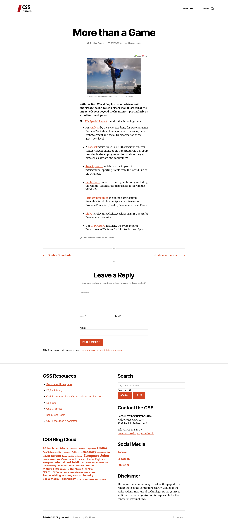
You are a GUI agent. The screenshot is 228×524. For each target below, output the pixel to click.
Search (124, 395)
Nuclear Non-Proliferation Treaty (75, 472)
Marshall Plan (62, 466)
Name (83, 316)
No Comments (134, 43)
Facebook (124, 458)
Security (87, 475)
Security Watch (94, 166)
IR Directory (98, 225)
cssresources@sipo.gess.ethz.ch (136, 433)
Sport (98, 237)
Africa (64, 448)
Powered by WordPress (83, 517)
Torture (85, 479)
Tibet (79, 479)
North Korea (51, 472)
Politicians (77, 476)
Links (89, 213)
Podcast (92, 147)
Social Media (51, 478)
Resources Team (55, 414)
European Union (96, 456)
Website (83, 328)
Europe (56, 456)
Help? (139, 395)
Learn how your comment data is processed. (102, 350)
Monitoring (64, 469)
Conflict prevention (52, 452)
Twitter (122, 452)
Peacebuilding (52, 475)
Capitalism (91, 449)
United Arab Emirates (97, 479)
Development (89, 237)
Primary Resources (97, 198)
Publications (93, 182)
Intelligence (48, 463)
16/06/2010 (116, 43)
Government (68, 459)
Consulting (67, 452)
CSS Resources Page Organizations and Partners (74, 396)
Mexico (90, 465)
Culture (111, 237)
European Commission (72, 456)
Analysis (95, 127)
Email (118, 316)
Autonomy (73, 449)
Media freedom (77, 465)
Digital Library (54, 390)
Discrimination (103, 452)
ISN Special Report (96, 121)
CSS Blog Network (60, 517)
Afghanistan (51, 448)
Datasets (51, 402)
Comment (84, 293)
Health (81, 459)
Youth (104, 237)
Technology (68, 479)
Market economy (49, 466)
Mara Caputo (98, 43)
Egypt (46, 455)
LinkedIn (123, 465)
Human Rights (94, 459)
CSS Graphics (54, 408)
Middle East (51, 468)
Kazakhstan (102, 462)
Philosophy (67, 476)
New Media (75, 469)
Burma (82, 448)
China (102, 448)
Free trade (55, 459)
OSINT (94, 472)
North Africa (87, 469)
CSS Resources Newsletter (61, 420)
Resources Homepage (59, 384)
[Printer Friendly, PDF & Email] (141, 56)
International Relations (69, 462)
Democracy (88, 452)
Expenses (46, 459)
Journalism (90, 463)
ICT (105, 459)
